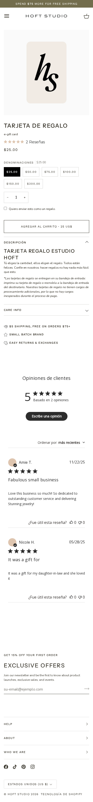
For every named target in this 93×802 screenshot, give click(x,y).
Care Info (12, 310)
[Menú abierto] (11, 16)
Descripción (15, 242)
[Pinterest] (23, 767)
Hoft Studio (19, 794)
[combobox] (61, 442)
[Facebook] (6, 767)
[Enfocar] (13, 106)
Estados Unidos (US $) (28, 784)
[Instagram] (33, 767)
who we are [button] (15, 752)
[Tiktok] (15, 767)
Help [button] (8, 724)
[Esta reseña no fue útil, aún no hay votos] (80, 522)
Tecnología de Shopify (61, 794)
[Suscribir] (85, 688)
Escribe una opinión (47, 416)
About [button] (9, 738)
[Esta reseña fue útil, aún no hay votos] (71, 522)
